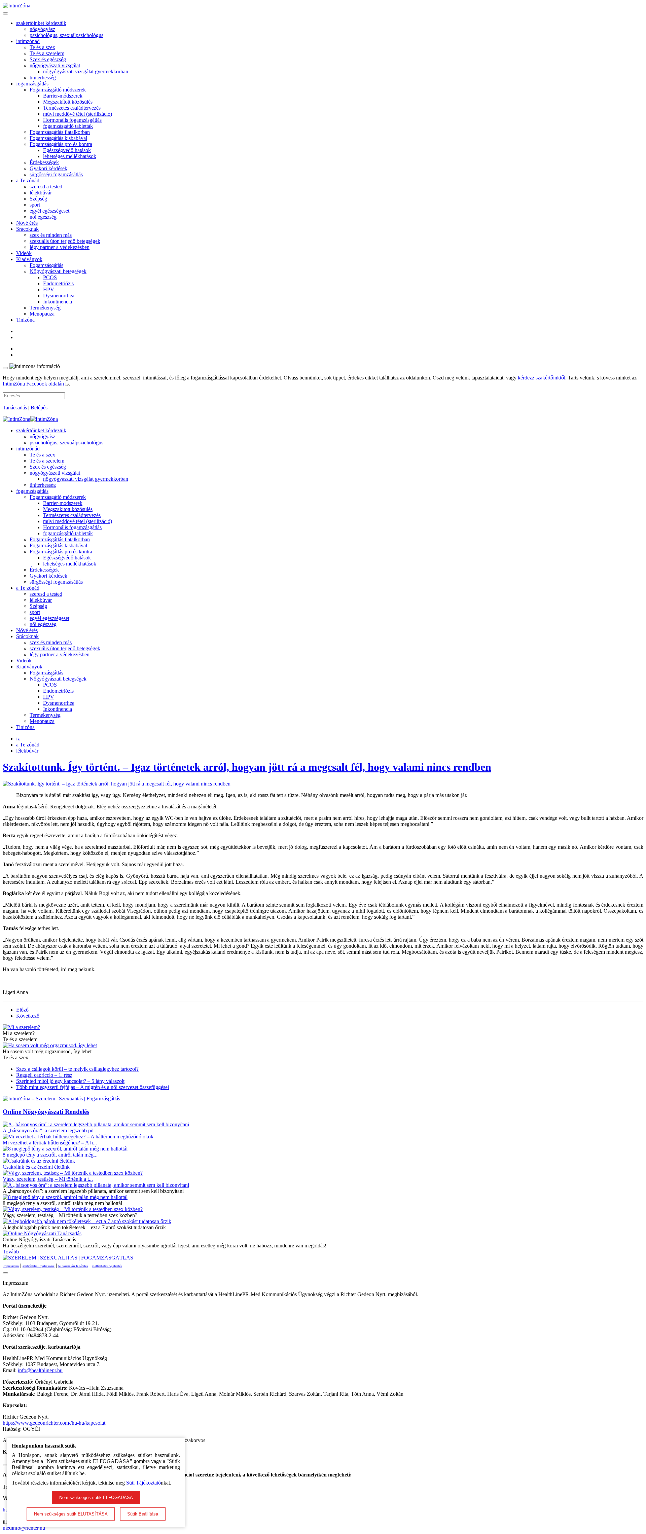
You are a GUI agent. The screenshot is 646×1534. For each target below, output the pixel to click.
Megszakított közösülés (68, 102)
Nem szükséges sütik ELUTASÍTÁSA (71, 1514)
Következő (27, 1016)
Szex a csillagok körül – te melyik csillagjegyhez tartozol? (77, 1069)
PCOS (50, 277)
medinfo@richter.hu (24, 1528)
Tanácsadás (15, 407)
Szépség (38, 199)
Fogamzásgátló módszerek (58, 90)
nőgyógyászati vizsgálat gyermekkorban (85, 71)
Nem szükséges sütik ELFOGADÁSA (96, 1497)
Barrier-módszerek (62, 96)
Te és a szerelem (47, 53)
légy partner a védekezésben (59, 247)
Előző (22, 1010)
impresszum (11, 1266)
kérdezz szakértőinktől (541, 377)
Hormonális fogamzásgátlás (72, 120)
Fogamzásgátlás (46, 265)
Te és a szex (42, 47)
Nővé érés (27, 223)
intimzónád (28, 41)
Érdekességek (44, 162)
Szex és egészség (48, 59)
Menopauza (42, 314)
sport (35, 205)
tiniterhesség (43, 77)
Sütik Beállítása (142, 1514)
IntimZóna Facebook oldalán (33, 384)
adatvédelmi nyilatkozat (39, 1266)
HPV (48, 289)
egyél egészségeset (49, 211)
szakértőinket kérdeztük (41, 23)
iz (18, 738)
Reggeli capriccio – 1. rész (44, 1075)
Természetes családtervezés (72, 108)
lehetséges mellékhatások (69, 156)
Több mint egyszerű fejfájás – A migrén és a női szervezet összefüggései (92, 1087)
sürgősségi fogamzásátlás (56, 174)
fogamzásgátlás (32, 83)
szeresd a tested (46, 186)
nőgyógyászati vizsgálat (55, 65)
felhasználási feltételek (73, 1266)
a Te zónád (27, 180)
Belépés (39, 407)
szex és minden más (51, 235)
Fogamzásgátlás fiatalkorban (60, 132)
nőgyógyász (42, 29)
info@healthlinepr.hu (40, 1370)
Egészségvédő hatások (67, 150)
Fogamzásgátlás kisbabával (58, 138)
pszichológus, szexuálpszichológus (66, 35)
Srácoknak (27, 229)
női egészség (43, 217)
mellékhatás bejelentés (107, 1266)
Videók (24, 253)
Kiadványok (29, 259)
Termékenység (45, 308)
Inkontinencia (57, 301)
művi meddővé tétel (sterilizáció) (77, 114)
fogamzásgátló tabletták (68, 126)
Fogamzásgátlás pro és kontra (61, 144)
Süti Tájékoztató (143, 1483)
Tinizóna (25, 320)
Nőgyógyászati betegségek (58, 271)
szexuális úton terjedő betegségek (65, 241)
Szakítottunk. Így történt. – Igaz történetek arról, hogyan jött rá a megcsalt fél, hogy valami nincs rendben (247, 767)
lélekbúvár (41, 192)
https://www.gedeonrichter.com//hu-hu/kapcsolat (54, 1423)
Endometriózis (58, 283)
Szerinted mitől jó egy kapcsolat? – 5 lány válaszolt (70, 1081)
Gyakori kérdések (48, 168)
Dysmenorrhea (58, 295)
